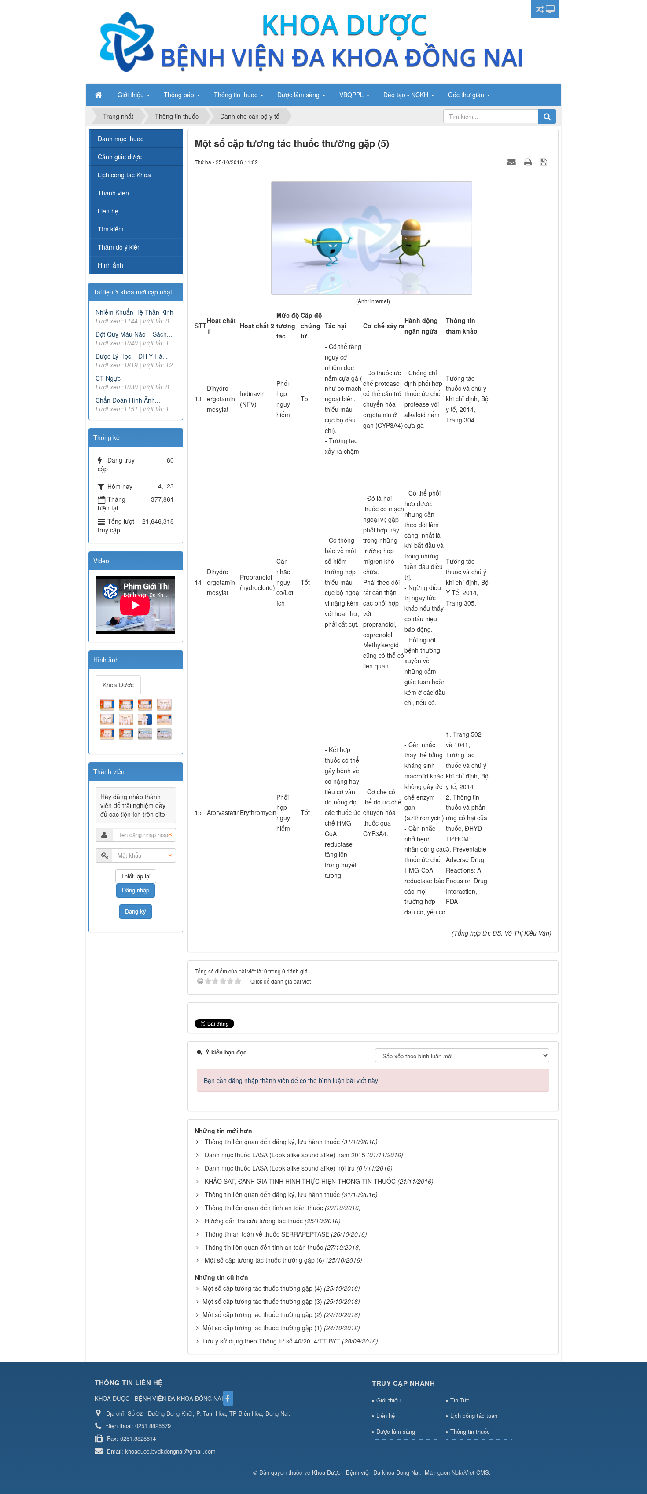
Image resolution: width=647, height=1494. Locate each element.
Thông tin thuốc (470, 1431)
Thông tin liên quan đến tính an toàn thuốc (264, 1207)
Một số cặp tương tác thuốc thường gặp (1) (262, 1327)
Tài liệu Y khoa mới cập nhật (132, 291)
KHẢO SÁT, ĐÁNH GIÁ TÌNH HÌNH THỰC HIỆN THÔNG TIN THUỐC (300, 1181)
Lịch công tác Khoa (124, 174)
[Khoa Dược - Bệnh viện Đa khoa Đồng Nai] (310, 41)
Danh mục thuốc (120, 138)
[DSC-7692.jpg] (108, 733)
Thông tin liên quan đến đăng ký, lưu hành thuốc (272, 1141)
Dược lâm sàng (395, 1431)
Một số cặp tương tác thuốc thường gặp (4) (262, 1288)
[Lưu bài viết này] (544, 161)
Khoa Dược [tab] (118, 684)
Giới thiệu (388, 1400)
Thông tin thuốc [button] (236, 94)
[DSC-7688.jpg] (146, 718)
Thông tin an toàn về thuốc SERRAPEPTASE (267, 1234)
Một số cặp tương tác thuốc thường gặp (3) (262, 1301)
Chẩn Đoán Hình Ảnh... (128, 400)
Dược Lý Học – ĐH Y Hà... (132, 356)
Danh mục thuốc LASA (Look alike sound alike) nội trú (280, 1168)
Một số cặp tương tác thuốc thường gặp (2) (262, 1314)
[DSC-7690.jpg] (165, 718)
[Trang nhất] (99, 95)
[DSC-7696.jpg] (146, 733)
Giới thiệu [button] (132, 94)
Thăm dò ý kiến (119, 246)
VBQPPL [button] (352, 94)
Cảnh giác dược (120, 156)
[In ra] (529, 161)
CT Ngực (108, 378)
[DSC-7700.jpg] (165, 733)
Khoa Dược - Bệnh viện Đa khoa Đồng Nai (365, 1472)
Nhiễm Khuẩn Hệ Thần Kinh (134, 312)
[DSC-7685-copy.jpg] (127, 718)
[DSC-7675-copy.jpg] (165, 703)
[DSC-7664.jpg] (108, 703)
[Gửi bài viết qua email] (512, 161)
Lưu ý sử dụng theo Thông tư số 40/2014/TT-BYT (271, 1340)
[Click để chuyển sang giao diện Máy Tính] (550, 8)
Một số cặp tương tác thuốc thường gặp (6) (264, 1259)
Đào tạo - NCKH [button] (406, 94)
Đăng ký (135, 911)
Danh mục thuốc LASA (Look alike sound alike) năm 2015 (285, 1154)
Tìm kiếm (111, 228)
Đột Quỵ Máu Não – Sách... (134, 334)
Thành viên (113, 192)
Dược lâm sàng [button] (299, 94)
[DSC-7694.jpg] (127, 733)
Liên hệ (108, 210)
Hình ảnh (110, 265)
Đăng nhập (135, 890)
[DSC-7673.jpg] (146, 703)
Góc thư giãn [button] (467, 94)
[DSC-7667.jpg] (127, 703)
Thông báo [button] (180, 94)
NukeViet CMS (470, 1472)
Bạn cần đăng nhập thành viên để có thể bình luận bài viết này (291, 1080)
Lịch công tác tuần (473, 1415)
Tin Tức (460, 1400)
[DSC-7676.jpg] (108, 718)
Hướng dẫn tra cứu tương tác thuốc (254, 1220)
